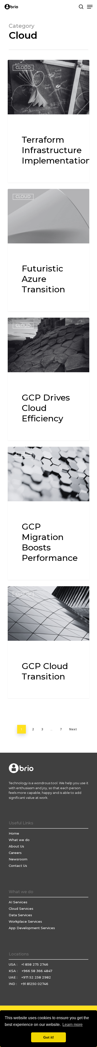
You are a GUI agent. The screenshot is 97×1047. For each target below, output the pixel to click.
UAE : (13, 977)
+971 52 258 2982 (36, 977)
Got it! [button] (48, 1037)
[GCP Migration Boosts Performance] (48, 513)
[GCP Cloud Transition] (48, 642)
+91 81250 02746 (34, 984)
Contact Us (18, 866)
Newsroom (18, 859)
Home (14, 833)
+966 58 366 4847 (37, 971)
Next (73, 729)
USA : (13, 964)
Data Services (20, 915)
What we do (19, 840)
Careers (15, 853)
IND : (13, 984)
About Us (16, 846)
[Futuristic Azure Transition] (48, 250)
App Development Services (32, 928)
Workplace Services (25, 921)
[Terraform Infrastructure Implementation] (48, 121)
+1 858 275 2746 (34, 964)
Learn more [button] (72, 1024)
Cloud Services (21, 909)
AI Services (18, 902)
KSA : (14, 971)
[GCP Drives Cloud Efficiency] (48, 379)
